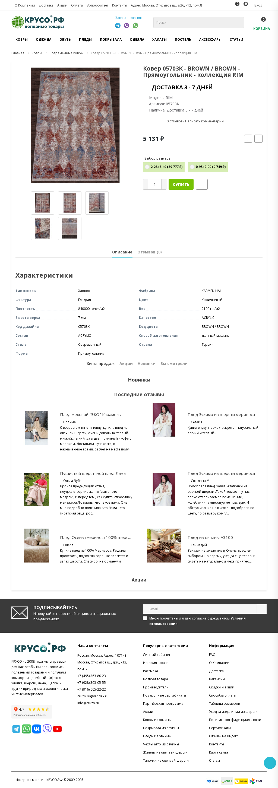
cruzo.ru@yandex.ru (92, 696)
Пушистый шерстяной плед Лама (93, 473)
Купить (181, 184)
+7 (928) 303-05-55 (91, 682)
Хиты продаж (101, 363)
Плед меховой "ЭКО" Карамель (90, 414)
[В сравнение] (258, 139)
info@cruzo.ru (88, 703)
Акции (126, 363)
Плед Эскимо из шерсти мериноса (221, 414)
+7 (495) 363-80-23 (91, 675)
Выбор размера (157, 158)
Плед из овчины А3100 (210, 537)
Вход (258, 5)
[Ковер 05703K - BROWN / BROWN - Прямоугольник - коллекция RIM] (75, 125)
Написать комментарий (204, 121)
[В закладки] (248, 139)
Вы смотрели (174, 363)
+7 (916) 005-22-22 (91, 689)
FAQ (212, 654)
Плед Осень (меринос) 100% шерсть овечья (104, 537)
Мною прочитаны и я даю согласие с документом (197, 621)
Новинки (147, 363)
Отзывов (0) (149, 252)
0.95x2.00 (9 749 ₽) (211, 166)
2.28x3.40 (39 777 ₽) (166, 166)
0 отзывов (174, 121)
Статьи (236, 39)
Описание (122, 252)
